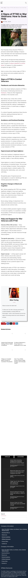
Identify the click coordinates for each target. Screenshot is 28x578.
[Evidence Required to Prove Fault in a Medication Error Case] (20, 333)
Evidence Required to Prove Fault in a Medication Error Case (20, 344)
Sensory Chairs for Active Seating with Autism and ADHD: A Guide (17, 504)
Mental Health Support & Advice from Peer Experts (17, 486)
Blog (5, 7)
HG (2, 11)
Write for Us (4, 534)
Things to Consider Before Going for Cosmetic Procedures (7, 360)
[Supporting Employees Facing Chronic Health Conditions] (7, 333)
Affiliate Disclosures (6, 539)
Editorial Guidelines (6, 537)
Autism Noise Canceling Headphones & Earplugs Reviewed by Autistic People (17, 461)
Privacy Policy (5, 541)
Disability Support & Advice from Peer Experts (17, 476)
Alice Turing (5, 21)
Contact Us (4, 543)
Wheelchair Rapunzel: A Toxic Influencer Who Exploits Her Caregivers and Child (17, 472)
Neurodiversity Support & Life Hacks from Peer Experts (17, 465)
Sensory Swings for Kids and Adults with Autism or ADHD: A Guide (17, 493)
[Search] (26, 3)
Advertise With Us (6, 532)
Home (2, 7)
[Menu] (1, 3)
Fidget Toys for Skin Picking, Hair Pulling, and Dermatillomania (17, 483)
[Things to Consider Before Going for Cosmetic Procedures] (7, 349)
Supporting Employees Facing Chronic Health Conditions (7, 344)
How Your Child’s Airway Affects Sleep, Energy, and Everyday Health (19, 361)
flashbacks (4, 92)
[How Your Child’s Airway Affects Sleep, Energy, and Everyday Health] (20, 349)
